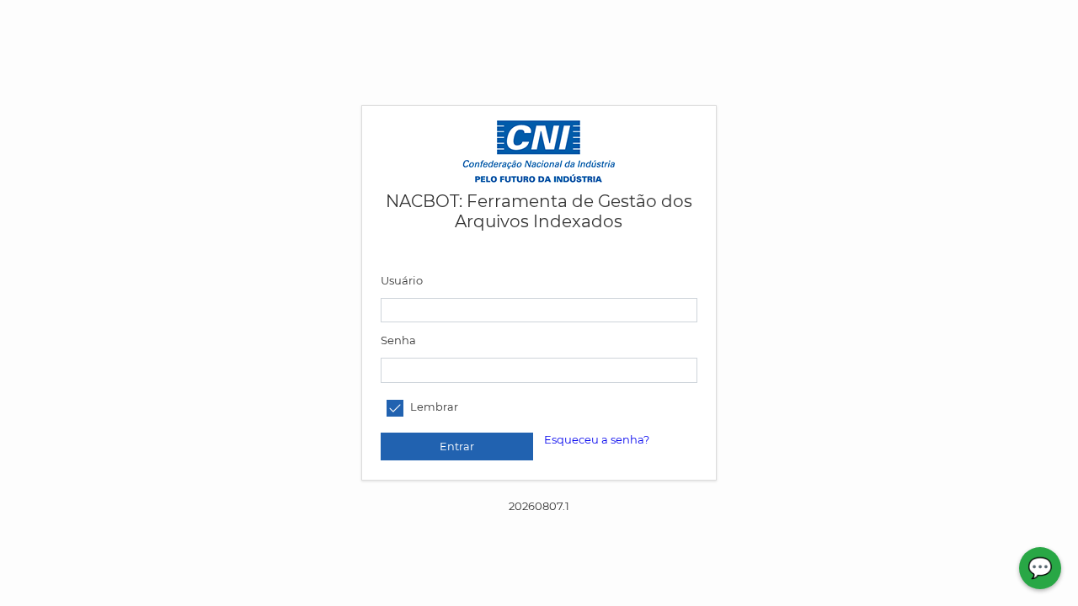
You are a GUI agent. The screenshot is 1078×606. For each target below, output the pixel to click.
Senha (398, 340)
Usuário (402, 280)
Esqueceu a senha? (596, 439)
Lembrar (434, 407)
